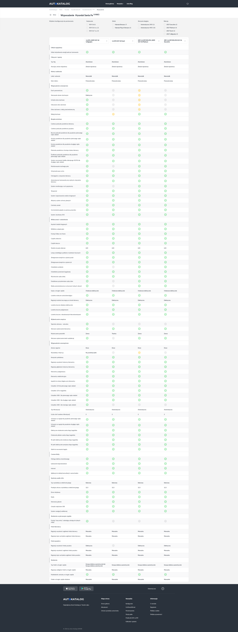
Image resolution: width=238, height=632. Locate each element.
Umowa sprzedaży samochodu (110, 611)
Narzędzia (129, 599)
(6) (92, 24)
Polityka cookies (154, 611)
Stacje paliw (129, 614)
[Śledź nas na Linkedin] (162, 588)
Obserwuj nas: (152, 589)
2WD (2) (148, 24)
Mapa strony (105, 599)
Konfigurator (129, 604)
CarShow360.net (130, 607)
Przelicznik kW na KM (132, 618)
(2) (172, 24)
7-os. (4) (94, 31)
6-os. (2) (94, 28)
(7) (121, 24)
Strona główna (105, 604)
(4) (172, 28)
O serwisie (153, 604)
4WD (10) (148, 28)
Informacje (153, 599)
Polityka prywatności (156, 614)
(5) (123, 28)
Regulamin (153, 607)
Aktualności (104, 607)
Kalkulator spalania (131, 621)
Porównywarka (130, 611)
